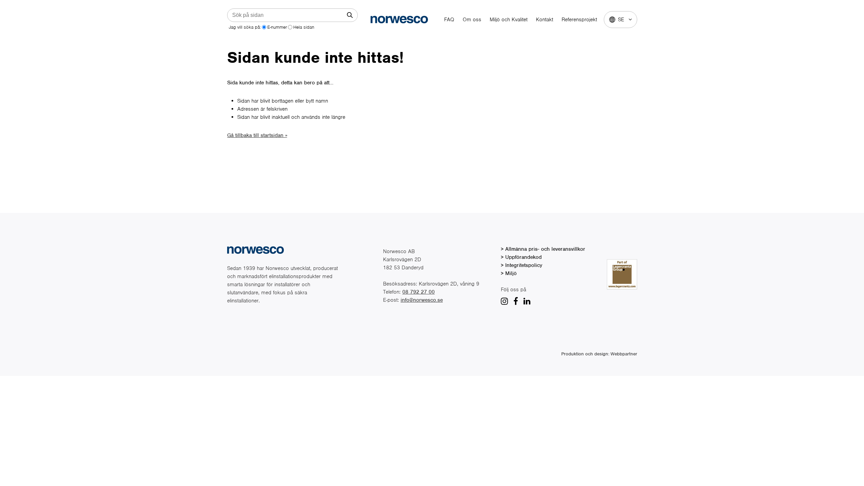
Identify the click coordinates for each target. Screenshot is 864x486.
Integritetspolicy (523, 265)
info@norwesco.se (422, 300)
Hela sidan (303, 27)
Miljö (511, 273)
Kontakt (544, 19)
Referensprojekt (579, 19)
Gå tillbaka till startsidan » (257, 135)
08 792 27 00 (418, 292)
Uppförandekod (523, 257)
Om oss (472, 19)
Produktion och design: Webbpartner (599, 354)
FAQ (449, 19)
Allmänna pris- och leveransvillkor (545, 249)
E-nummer (277, 27)
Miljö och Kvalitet (509, 19)
